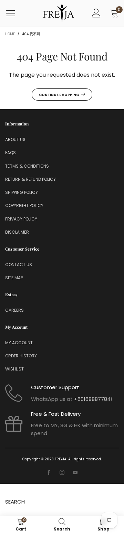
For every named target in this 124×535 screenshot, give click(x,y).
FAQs (10, 153)
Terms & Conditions (27, 166)
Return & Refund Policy (30, 179)
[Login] (96, 13)
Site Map (14, 278)
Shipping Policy (21, 192)
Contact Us (18, 265)
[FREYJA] (58, 13)
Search (15, 501)
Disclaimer (17, 232)
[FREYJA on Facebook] (49, 473)
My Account (19, 343)
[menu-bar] (15, 13)
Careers (14, 310)
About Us (15, 139)
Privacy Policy (21, 219)
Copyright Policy (24, 205)
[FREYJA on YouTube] (75, 473)
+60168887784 (92, 399)
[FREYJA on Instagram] (62, 473)
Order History (21, 356)
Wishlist (14, 369)
